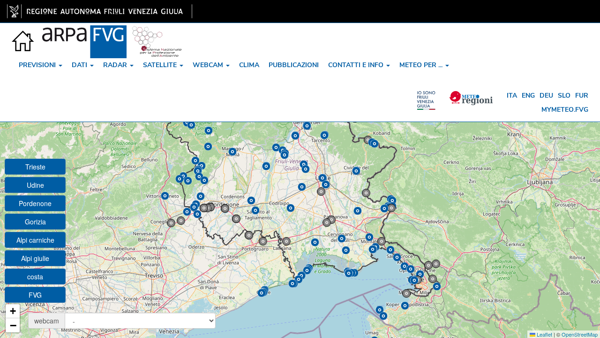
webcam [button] (209, 65)
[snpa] (157, 34)
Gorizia (35, 221)
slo (564, 95)
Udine (35, 185)
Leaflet (543, 334)
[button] (321, 191)
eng (528, 95)
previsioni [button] (38, 65)
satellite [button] (161, 65)
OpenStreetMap (580, 334)
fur (581, 95)
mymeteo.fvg (564, 109)
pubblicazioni (294, 65)
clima (249, 65)
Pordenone (35, 203)
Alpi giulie (35, 258)
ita (512, 95)
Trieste (35, 166)
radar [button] (116, 65)
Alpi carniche (35, 240)
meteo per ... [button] (421, 65)
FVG (35, 295)
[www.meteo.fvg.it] (23, 34)
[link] (99, 11)
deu (546, 95)
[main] (99, 11)
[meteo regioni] (428, 96)
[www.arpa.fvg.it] (84, 34)
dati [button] (80, 65)
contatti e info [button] (356, 65)
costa (35, 276)
